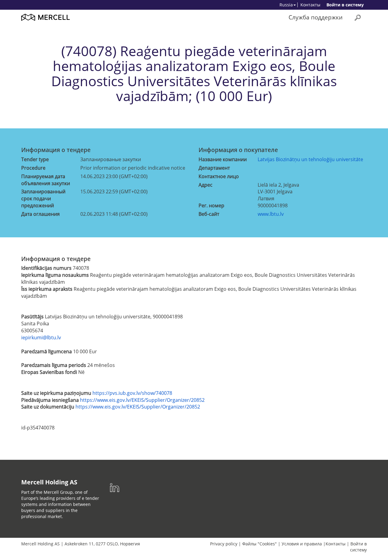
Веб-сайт (209, 214)
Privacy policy (223, 544)
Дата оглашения (40, 214)
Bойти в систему (345, 5)
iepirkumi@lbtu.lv (41, 337)
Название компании (223, 159)
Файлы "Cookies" (259, 544)
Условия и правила (302, 544)
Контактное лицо (219, 176)
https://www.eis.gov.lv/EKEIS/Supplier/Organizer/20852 (142, 400)
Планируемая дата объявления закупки (45, 180)
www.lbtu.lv (271, 214)
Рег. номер (211, 205)
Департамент (214, 167)
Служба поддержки (316, 17)
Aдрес (205, 184)
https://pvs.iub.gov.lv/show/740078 (132, 393)
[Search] (358, 17)
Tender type (35, 159)
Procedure (33, 167)
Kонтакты (310, 5)
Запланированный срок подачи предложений (43, 198)
